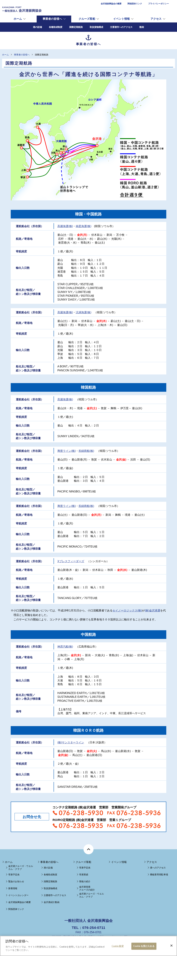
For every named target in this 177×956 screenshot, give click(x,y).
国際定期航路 (50, 881)
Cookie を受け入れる (144, 946)
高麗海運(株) (65, 226)
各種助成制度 (50, 874)
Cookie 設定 (118, 946)
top (88, 849)
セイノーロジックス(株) (127, 610)
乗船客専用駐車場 (159, 874)
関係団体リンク (135, 4)
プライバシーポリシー (158, 4)
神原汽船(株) (65, 646)
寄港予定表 (14, 874)
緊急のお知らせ (16, 881)
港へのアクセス (158, 867)
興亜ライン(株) (66, 450)
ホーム (18, 18)
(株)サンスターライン (70, 742)
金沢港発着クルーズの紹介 (87, 888)
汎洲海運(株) (83, 312)
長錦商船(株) (86, 450)
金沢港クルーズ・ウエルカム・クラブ (20, 867)
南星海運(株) (83, 226)
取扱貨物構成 (50, 888)
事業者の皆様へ (52, 18)
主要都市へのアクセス (55, 895)
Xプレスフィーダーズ (70, 561)
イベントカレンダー (18, 895)
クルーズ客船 (87, 18)
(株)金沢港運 (152, 610)
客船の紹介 (84, 881)
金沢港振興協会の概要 (111, 4)
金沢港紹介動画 (51, 902)
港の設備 (48, 867)
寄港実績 (83, 874)
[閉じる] (171, 945)
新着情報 (12, 888)
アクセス (156, 18)
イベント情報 (121, 18)
